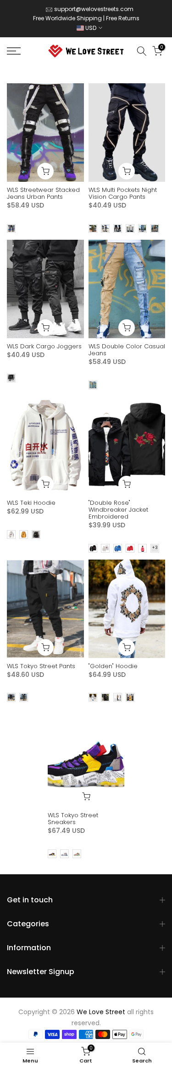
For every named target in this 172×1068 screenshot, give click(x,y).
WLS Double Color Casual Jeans (127, 350)
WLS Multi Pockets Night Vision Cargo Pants (123, 193)
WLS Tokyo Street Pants (41, 666)
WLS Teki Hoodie (31, 502)
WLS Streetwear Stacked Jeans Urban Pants (43, 193)
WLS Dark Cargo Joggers (44, 346)
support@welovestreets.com (93, 9)
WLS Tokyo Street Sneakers (73, 818)
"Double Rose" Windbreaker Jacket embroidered (118, 509)
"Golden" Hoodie (113, 666)
